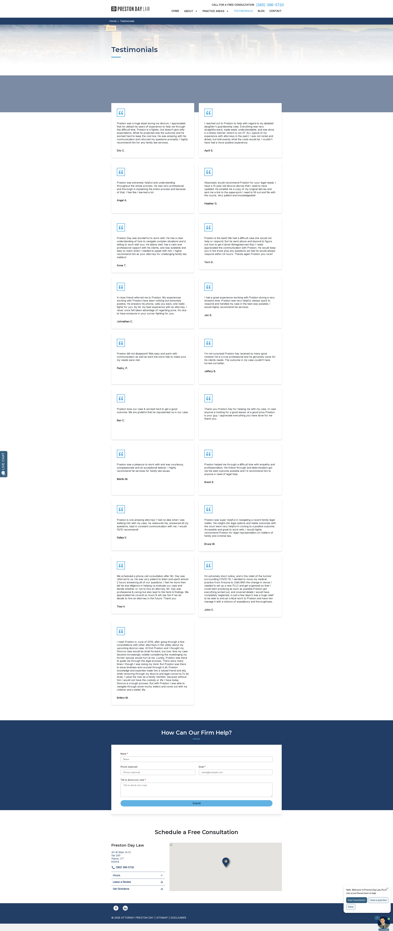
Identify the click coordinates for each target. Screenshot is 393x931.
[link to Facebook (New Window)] (115, 908)
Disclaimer (178, 917)
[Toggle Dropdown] (197, 11)
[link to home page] (130, 8)
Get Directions (121, 888)
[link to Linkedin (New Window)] (125, 908)
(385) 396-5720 (270, 5)
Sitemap (162, 917)
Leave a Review (122, 881)
